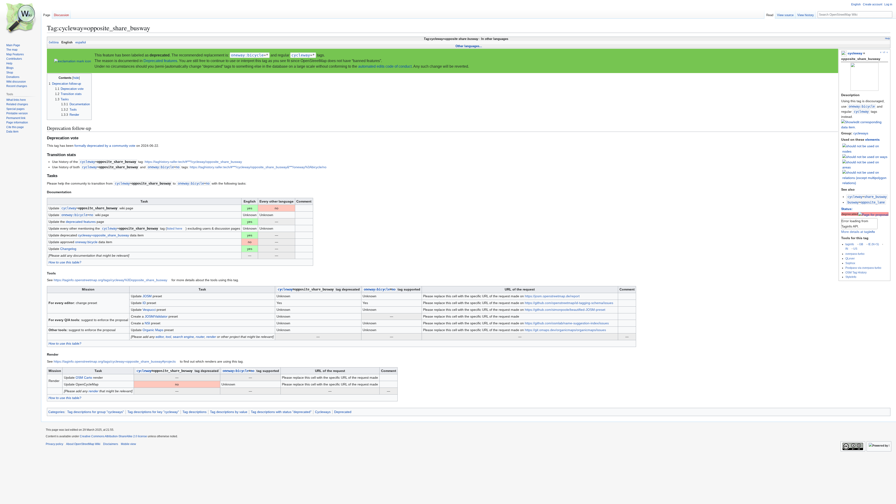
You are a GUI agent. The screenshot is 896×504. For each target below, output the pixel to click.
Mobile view (128, 444)
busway (853, 202)
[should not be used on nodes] (865, 148)
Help (887, 38)
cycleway (855, 53)
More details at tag (858, 232)
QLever (850, 258)
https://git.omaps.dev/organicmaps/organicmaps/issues (565, 330)
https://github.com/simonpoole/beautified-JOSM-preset (565, 310)
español (80, 42)
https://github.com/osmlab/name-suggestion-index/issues (567, 323)
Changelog (68, 249)
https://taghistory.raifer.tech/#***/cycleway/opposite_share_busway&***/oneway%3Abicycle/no (258, 167)
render (211, 337)
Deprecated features (160, 61)
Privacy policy (54, 444)
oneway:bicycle (862, 106)
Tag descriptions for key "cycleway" (153, 412)
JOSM (147, 296)
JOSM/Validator (156, 316)
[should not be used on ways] (864, 156)
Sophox (850, 263)
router (200, 337)
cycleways (860, 133)
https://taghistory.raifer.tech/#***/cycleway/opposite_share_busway (193, 162)
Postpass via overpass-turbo (863, 267)
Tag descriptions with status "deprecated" (281, 412)
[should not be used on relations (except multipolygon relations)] (865, 177)
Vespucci (149, 310)
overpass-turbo (854, 253)
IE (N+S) (873, 244)
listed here (174, 228)
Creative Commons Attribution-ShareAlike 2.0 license (113, 436)
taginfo (849, 244)
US (855, 248)
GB (861, 244)
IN (846, 248)
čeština (54, 42)
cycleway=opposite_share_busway (103, 235)
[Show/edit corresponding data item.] (864, 127)
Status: (847, 209)
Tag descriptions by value (228, 412)
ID (144, 303)
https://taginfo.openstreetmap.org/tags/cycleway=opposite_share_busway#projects (115, 361)
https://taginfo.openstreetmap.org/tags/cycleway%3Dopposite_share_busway (110, 280)
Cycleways (323, 412)
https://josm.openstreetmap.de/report (552, 296)
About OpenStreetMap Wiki (83, 444)
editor (160, 337)
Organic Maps (153, 330)
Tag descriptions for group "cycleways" (95, 412)
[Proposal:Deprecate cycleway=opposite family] (873, 214)
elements (872, 139)
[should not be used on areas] (865, 164)
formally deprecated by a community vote (104, 145)
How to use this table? (65, 262)
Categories (56, 412)
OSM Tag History (856, 272)
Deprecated (342, 412)
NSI (147, 323)
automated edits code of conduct (385, 66)
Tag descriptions (194, 412)
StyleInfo (850, 276)
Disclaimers (110, 444)
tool (168, 337)
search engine (183, 337)
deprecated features (81, 222)
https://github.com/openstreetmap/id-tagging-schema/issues (569, 303)
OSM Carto (84, 377)
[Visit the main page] (20, 18)
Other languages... (468, 46)
